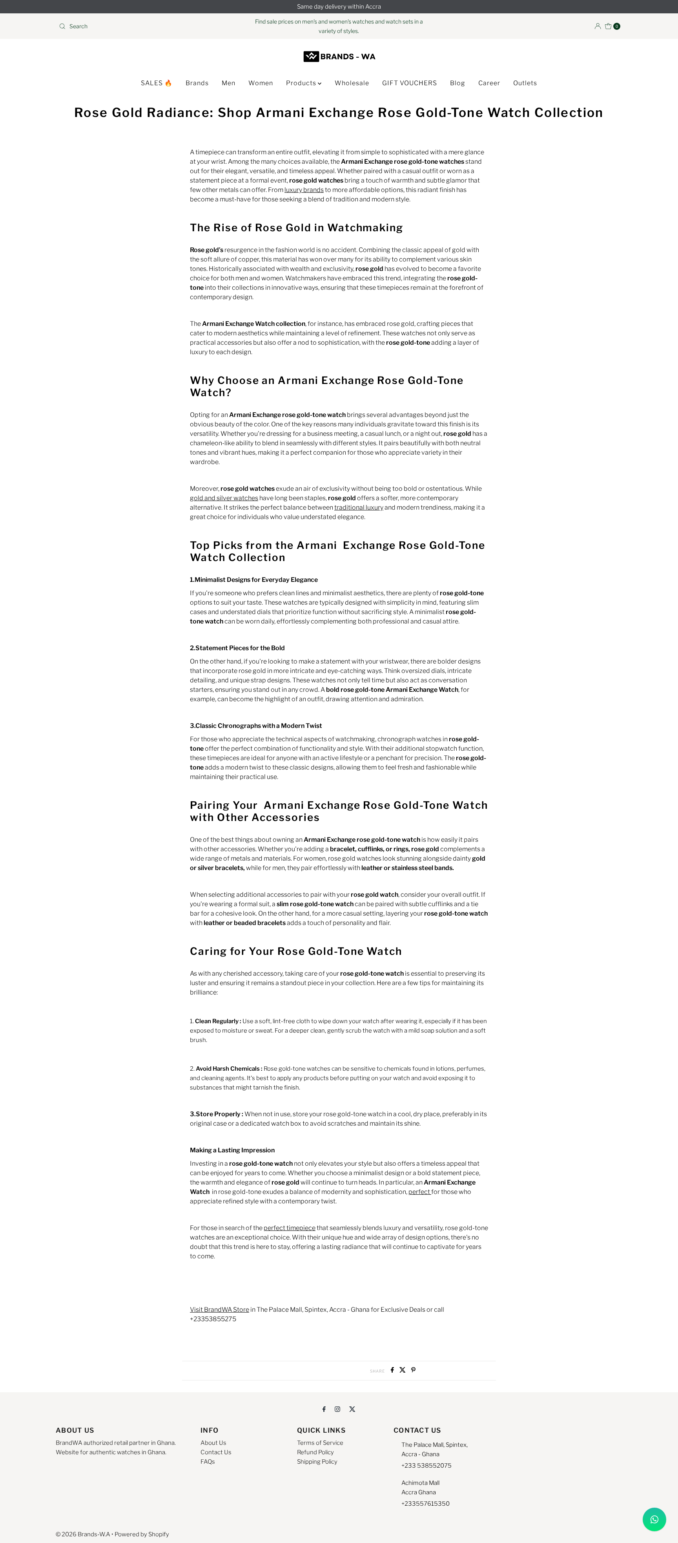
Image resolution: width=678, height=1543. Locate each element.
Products (302, 83)
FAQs (207, 1461)
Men (228, 83)
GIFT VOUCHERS (409, 83)
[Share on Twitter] (403, 1370)
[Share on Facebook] (393, 1370)
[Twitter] (352, 1408)
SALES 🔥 (157, 83)
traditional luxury (358, 507)
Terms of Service (320, 1442)
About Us (213, 1442)
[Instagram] (337, 1408)
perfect (419, 1192)
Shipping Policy (317, 1461)
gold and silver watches (224, 498)
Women (260, 83)
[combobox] (148, 26)
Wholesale (352, 83)
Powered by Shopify (142, 1534)
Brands (197, 83)
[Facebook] (324, 1408)
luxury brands (304, 190)
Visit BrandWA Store (219, 1309)
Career (489, 83)
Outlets (525, 83)
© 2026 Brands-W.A (83, 1534)
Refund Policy (315, 1452)
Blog (457, 83)
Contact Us (215, 1452)
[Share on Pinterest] (413, 1370)
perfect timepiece (289, 1228)
